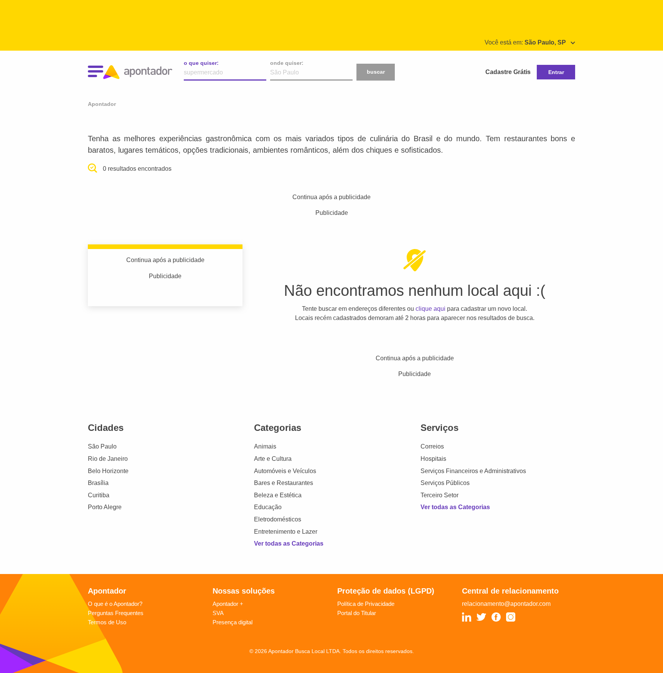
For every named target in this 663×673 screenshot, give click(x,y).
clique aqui (430, 308)
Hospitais (433, 458)
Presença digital (232, 622)
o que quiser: (201, 63)
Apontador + (228, 603)
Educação (268, 507)
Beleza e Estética (278, 495)
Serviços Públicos (445, 483)
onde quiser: (286, 63)
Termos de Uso (107, 622)
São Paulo (102, 446)
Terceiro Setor (439, 495)
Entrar (556, 72)
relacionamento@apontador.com (506, 603)
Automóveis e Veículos (285, 471)
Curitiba (98, 495)
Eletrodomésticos (277, 519)
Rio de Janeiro (108, 458)
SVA (218, 613)
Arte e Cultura (273, 458)
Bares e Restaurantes (283, 483)
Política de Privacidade (365, 603)
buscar (376, 72)
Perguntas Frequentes (115, 613)
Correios (432, 446)
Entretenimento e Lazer (285, 531)
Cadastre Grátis (508, 72)
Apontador (102, 104)
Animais (265, 446)
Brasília (98, 483)
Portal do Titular (356, 613)
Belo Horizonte (108, 471)
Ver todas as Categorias (288, 543)
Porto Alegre (105, 507)
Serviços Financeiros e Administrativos (473, 471)
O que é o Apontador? (115, 603)
